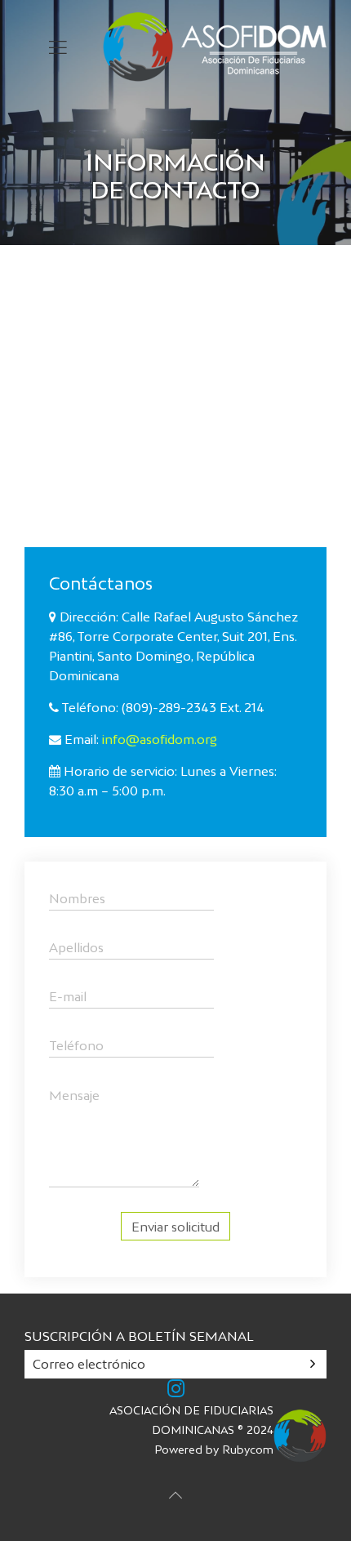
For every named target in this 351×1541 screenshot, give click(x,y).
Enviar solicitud (175, 1226)
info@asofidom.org (159, 739)
